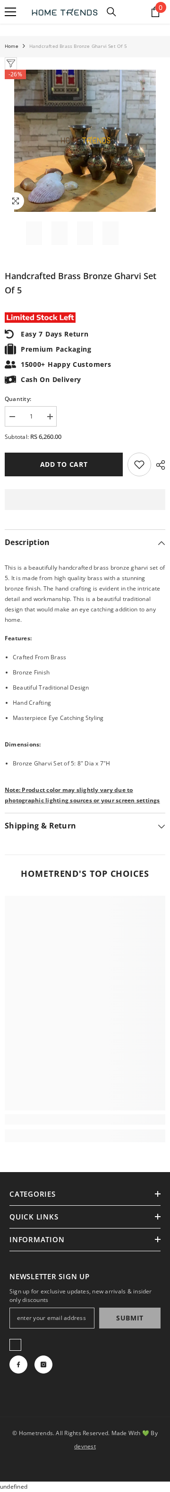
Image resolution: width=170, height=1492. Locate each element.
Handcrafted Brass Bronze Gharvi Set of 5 (80, 283)
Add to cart (64, 464)
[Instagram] (43, 1365)
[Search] (111, 12)
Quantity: (18, 399)
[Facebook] (18, 1365)
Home (11, 46)
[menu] (10, 12)
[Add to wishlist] (139, 464)
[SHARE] (158, 465)
